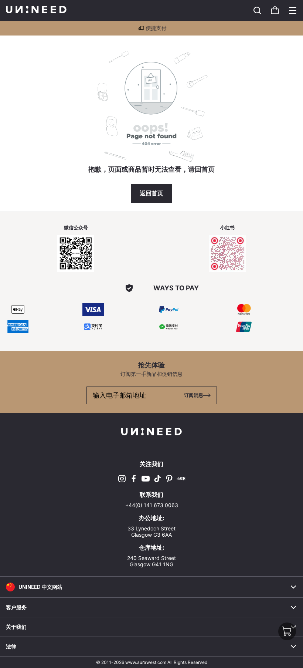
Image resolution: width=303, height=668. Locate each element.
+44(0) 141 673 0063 (151, 505)
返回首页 (151, 193)
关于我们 (16, 627)
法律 (11, 647)
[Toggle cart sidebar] (257, 10)
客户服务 (16, 607)
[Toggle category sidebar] (292, 10)
